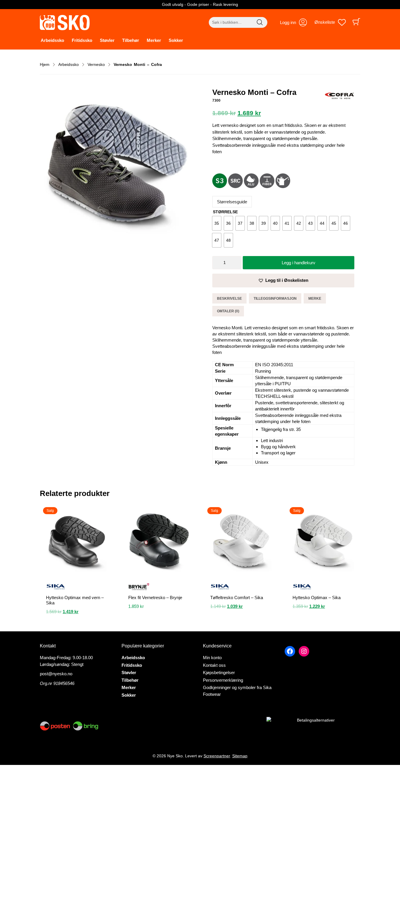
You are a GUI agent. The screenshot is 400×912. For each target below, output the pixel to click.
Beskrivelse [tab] (229, 298)
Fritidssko (82, 40)
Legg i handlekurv (298, 262)
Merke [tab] (314, 298)
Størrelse (225, 211)
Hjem (44, 64)
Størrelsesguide (232, 201)
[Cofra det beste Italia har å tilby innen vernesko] (339, 96)
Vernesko (96, 64)
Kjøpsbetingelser (219, 672)
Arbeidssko (52, 40)
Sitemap (239, 756)
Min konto (212, 657)
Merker (154, 40)
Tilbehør (130, 40)
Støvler (107, 40)
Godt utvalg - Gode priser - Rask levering (200, 4)
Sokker (176, 40)
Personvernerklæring (223, 680)
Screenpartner (217, 756)
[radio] (216, 223)
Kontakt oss (214, 665)
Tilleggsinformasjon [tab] (275, 298)
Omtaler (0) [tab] (228, 311)
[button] (283, 280)
